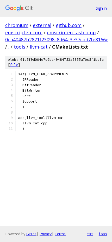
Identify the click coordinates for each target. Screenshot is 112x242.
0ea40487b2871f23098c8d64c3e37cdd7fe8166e (56, 39)
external (42, 25)
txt (90, 233)
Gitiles (31, 233)
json (102, 233)
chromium (16, 25)
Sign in (101, 8)
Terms (60, 233)
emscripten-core (23, 32)
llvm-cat (39, 47)
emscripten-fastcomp (71, 32)
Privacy (46, 233)
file (14, 65)
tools (19, 47)
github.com (69, 25)
